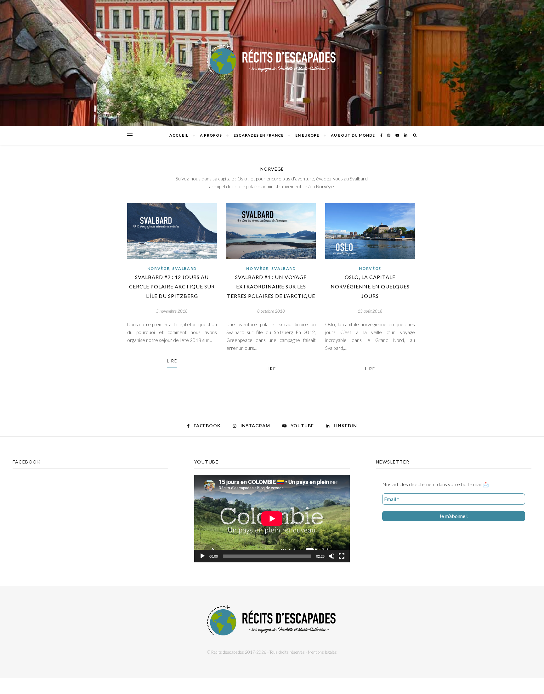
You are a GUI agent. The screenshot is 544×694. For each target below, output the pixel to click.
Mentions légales (322, 652)
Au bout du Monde (353, 135)
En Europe (307, 135)
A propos (211, 135)
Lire (172, 360)
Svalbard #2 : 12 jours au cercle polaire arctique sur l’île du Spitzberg (172, 286)
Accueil (178, 135)
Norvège (158, 268)
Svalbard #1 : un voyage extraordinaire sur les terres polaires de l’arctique (271, 286)
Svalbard (184, 268)
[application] (272, 518)
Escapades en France (259, 135)
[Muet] (331, 556)
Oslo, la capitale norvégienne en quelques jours (370, 286)
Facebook (27, 461)
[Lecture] (202, 556)
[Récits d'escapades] (272, 63)
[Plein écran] (341, 556)
